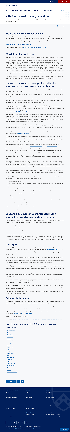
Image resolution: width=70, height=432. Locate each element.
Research (28, 406)
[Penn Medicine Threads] (22, 422)
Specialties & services (25, 10)
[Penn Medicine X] (11, 422)
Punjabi (8, 361)
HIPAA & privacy (14, 426)
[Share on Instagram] (11, 381)
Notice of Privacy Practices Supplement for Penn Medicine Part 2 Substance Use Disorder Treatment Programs (37, 319)
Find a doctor (15, 10)
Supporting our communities (12, 400)
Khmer (8, 351)
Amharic (9, 332)
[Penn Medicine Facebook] (7, 422)
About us (7, 392)
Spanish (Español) (11, 365)
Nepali (8, 355)
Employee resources (30, 414)
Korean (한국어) (10, 353)
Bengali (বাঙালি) (10, 336)
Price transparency (37, 426)
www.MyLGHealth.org (52, 145)
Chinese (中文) (10, 341)
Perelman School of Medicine (52, 416)
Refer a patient (9, 406)
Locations (36, 10)
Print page (61, 26)
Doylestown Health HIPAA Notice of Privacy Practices (34, 47)
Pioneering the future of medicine (13, 395)
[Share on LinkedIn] (14, 381)
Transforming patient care (11, 397)
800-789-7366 (53, 1)
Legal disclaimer (29, 426)
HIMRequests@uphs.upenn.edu (17, 252)
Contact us (8, 426)
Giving (27, 392)
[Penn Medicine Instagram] (14, 422)
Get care (7, 10)
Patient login (64, 1)
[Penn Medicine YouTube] (18, 422)
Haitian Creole (10, 347)
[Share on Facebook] (7, 381)
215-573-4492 (16, 313)
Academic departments (51, 412)
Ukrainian (9, 369)
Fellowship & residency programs (53, 414)
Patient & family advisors (31, 400)
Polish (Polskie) (10, 357)
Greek (8, 345)
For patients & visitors (47, 10)
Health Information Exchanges (23, 111)
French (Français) (11, 343)
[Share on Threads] (18, 381)
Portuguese (9, 359)
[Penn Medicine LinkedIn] (26, 422)
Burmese (9, 338)
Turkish (8, 367)
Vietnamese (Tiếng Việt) (12, 371)
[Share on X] (22, 381)
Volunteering (28, 395)
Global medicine (9, 416)
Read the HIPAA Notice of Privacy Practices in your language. (19, 44)
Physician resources (10, 410)
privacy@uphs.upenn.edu (26, 313)
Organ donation (29, 397)
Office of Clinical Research (31, 408)
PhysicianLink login (10, 408)
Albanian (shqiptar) (11, 330)
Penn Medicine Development (23, 133)
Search (62, 10)
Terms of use (21, 426)
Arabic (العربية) (10, 334)
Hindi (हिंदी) (9, 349)
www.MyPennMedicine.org (36, 145)
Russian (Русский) (11, 363)
